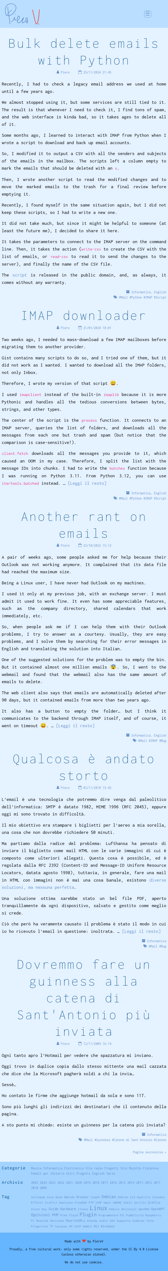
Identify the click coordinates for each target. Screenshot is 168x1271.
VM (70, 1226)
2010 (34, 1188)
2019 (87, 1182)
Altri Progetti (78, 1173)
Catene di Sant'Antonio (133, 1140)
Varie (110, 1173)
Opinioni (40, 1214)
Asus (50, 1197)
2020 (78, 1182)
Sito (123, 1168)
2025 (34, 1182)
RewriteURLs (75, 1220)
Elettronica (74, 1168)
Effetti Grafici (44, 1202)
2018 (95, 1182)
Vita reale (94, 1168)
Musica (36, 1168)
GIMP (99, 1202)
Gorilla (140, 1202)
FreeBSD (81, 1202)
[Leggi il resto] (87, 483)
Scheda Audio (97, 1220)
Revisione (57, 1220)
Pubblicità (135, 1215)
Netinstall (129, 1209)
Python (136, 297)
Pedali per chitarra (47, 1173)
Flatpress (151, 1168)
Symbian (138, 1220)
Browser (83, 1197)
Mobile (114, 1209)
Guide (53, 1209)
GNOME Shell (122, 1202)
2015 (122, 1182)
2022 (60, 1182)
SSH (112, 1220)
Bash (59, 1197)
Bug (163, 740)
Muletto (135, 1168)
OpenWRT (158, 1209)
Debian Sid (126, 1197)
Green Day (39, 1209)
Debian (109, 1196)
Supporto (124, 1220)
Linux (98, 1207)
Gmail (107, 1202)
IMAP (148, 297)
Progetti (112, 1168)
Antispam (38, 1197)
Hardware (68, 1209)
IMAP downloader (84, 315)
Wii (96, 1226)
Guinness (103, 1140)
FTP (91, 1202)
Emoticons (66, 1202)
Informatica (140, 292)
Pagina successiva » (149, 1152)
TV (51, 1226)
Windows (108, 1226)
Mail (124, 297)
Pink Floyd (69, 1215)
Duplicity (144, 1197)
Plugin (88, 1214)
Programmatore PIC (111, 1215)
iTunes (83, 1209)
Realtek (42, 1220)
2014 (130, 1182)
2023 (52, 1182)
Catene (161, 1140)
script (19, 274)
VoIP (77, 1226)
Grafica (154, 1202)
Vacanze (61, 1226)
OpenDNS (143, 1209)
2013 (139, 1182)
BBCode (69, 1197)
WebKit (87, 1226)
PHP (55, 1215)
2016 (113, 1182)
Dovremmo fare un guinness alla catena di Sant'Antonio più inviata (84, 997)
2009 (43, 1188)
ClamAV (95, 1197)
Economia (158, 1197)
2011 (157, 1182)
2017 (104, 1182)
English (160, 292)
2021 (69, 1182)
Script (161, 297)
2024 (43, 1182)
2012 (148, 1182)
